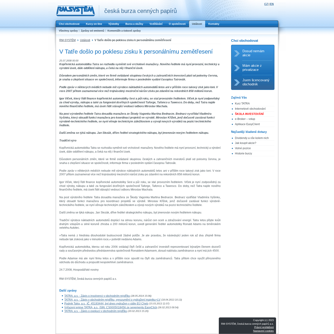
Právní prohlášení (264, 327)
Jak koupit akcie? (245, 143)
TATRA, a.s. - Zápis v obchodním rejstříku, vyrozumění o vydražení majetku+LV (112, 299)
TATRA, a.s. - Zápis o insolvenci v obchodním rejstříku (97, 295)
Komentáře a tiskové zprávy (124, 30)
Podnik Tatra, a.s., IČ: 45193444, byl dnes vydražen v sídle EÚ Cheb (106, 303)
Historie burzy (243, 153)
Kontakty (213, 23)
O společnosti (177, 23)
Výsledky (113, 23)
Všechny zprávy (68, 30)
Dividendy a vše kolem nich (252, 138)
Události (197, 23)
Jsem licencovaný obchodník (255, 82)
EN (272, 4)
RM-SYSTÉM (67, 40)
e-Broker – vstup (245, 119)
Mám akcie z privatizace (252, 68)
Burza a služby (134, 23)
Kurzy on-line (94, 23)
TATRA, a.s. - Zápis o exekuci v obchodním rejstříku (95, 311)
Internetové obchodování (250, 108)
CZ (266, 4)
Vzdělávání (156, 23)
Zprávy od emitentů (92, 30)
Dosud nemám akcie (253, 53)
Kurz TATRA (242, 103)
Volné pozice (243, 148)
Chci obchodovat (69, 23)
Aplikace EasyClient (247, 124)
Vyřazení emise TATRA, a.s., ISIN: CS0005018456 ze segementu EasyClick (110, 307)
